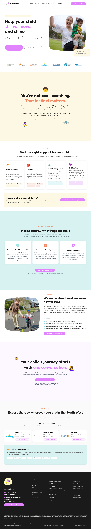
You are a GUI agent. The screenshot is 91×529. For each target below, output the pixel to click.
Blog (33, 487)
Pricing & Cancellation (78, 500)
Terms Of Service (77, 497)
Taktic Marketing (83, 525)
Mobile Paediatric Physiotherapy (56, 488)
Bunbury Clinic (76, 483)
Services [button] (43, 3)
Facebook (51, 497)
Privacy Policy (76, 495)
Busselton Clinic (76, 481)
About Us (34, 485)
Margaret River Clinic (78, 486)
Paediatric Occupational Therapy (57, 483)
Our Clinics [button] (51, 3)
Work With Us (35, 497)
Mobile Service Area (78, 488)
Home (33, 482)
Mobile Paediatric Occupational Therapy (58, 491)
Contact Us (34, 490)
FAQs (33, 494)
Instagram (51, 500)
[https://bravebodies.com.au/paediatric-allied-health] (17, 4)
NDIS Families (52, 486)
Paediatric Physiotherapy (55, 481)
